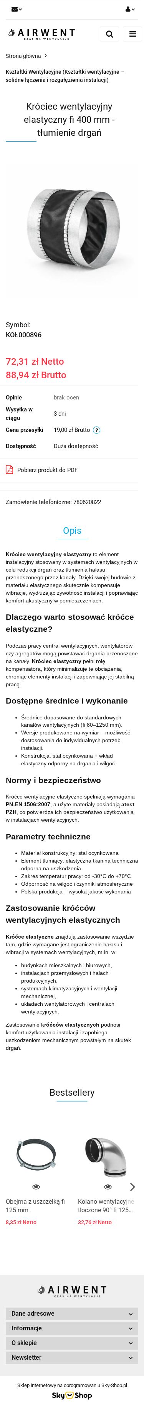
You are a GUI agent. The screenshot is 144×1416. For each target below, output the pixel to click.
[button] (72, 1314)
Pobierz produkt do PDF (47, 470)
